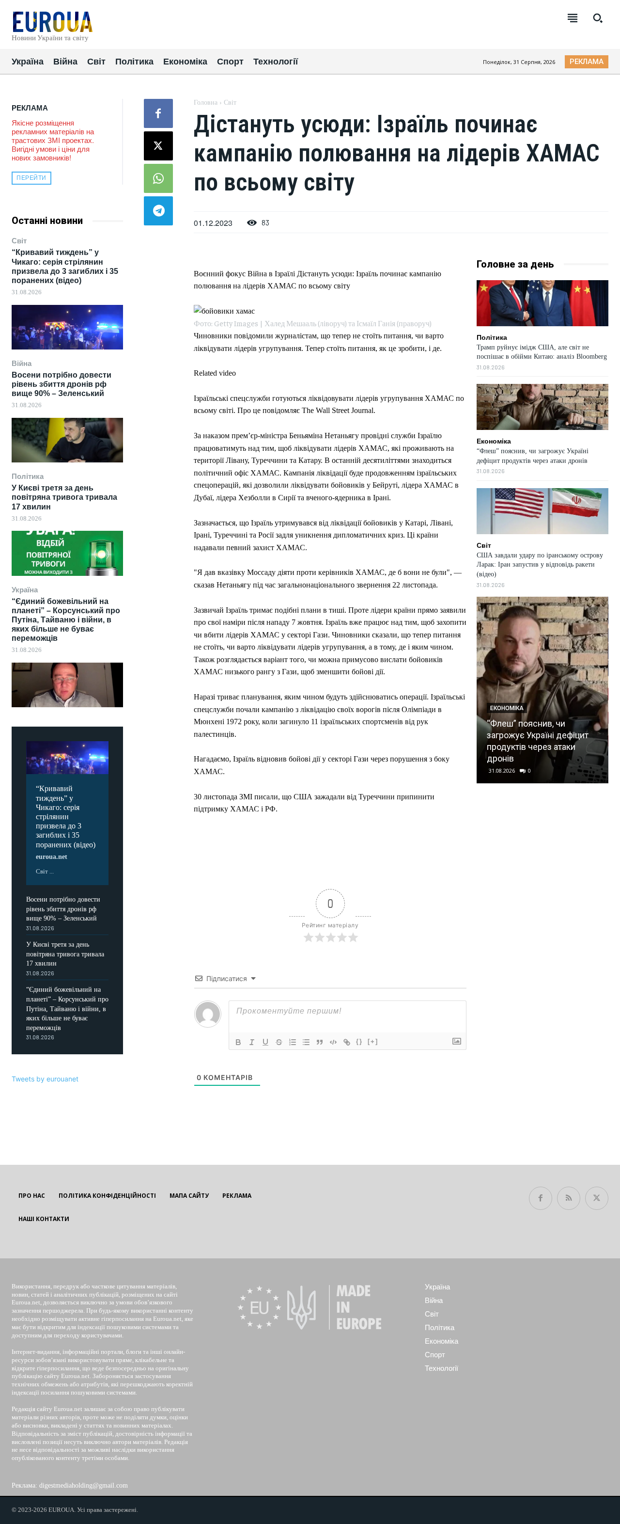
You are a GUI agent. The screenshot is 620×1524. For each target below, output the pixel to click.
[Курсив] (252, 1042)
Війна (21, 363)
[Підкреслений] (265, 1042)
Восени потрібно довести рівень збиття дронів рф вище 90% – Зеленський (61, 384)
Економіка (494, 441)
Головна (205, 102)
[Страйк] (279, 1042)
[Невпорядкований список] (306, 1042)
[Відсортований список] (292, 1042)
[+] (373, 1041)
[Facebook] (158, 113)
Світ (19, 241)
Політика (28, 476)
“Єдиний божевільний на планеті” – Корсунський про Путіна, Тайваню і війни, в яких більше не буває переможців (66, 620)
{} (359, 1041)
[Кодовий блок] (333, 1042)
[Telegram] (158, 210)
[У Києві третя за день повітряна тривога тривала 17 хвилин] (67, 553)
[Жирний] (238, 1042)
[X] (158, 145)
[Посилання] (347, 1042)
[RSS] (568, 1198)
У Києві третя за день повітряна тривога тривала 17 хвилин (64, 497)
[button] (597, 18)
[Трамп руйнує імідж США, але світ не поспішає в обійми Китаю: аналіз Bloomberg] (542, 303)
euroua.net (51, 856)
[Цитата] (319, 1042)
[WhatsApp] (158, 178)
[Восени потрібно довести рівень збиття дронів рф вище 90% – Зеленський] (67, 440)
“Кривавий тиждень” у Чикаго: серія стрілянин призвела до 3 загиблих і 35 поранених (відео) (65, 816)
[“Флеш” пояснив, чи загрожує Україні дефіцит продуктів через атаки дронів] (542, 407)
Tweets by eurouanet (45, 1079)
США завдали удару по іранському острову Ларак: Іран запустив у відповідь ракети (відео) (540, 565)
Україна (25, 590)
